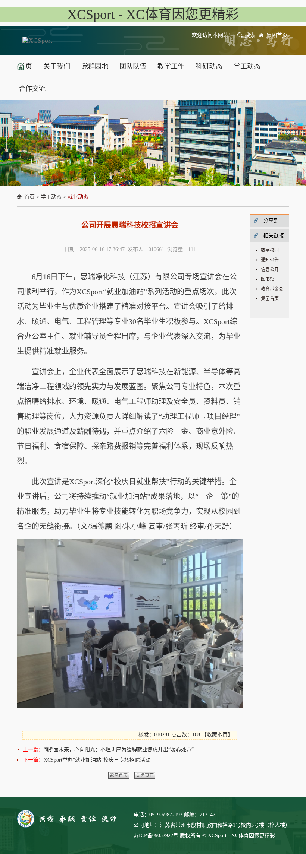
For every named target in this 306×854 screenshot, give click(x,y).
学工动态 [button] (247, 66)
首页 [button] (25, 66)
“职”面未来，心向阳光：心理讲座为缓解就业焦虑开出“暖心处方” (119, 749)
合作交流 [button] (32, 88)
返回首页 (119, 775)
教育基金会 (272, 289)
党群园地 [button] (94, 66)
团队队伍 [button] (132, 66)
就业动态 (78, 197)
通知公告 (270, 260)
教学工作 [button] (170, 66)
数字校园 (270, 250)
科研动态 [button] (209, 66)
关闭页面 (145, 775)
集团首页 (276, 35)
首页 (29, 197)
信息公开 (270, 269)
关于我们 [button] (56, 66)
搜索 (250, 35)
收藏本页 (217, 734)
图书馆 (267, 279)
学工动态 (51, 197)
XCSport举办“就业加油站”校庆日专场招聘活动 (97, 760)
